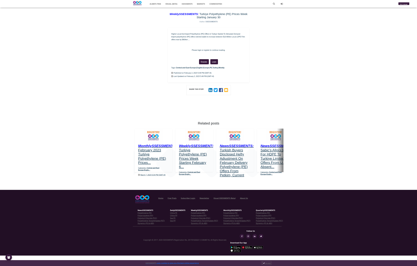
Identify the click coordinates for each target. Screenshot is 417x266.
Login (214, 62)
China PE (173, 213)
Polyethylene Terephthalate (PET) (151, 221)
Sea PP (173, 221)
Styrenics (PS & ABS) (146, 223)
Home (160, 198)
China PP (173, 215)
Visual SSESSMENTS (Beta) (224, 198)
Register (204, 62)
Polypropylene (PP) (145, 215)
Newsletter (204, 198)
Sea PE (172, 218)
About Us (244, 198)
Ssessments (187, 4)
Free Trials (172, 198)
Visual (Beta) (171, 4)
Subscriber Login (188, 198)
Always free (155, 4)
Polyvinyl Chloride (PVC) (147, 218)
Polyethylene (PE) (145, 213)
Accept (268, 263)
